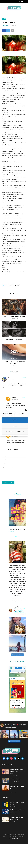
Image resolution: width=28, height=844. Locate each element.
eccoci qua (11, 531)
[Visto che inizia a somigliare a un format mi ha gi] (23, 734)
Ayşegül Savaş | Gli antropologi (14, 339)
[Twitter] (8, 30)
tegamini (5, 25)
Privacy (11, 838)
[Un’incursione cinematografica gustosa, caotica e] (17, 625)
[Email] (16, 285)
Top (14, 840)
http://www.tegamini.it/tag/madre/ (15, 442)
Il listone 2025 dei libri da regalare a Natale (14, 316)
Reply (24, 377)
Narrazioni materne (15, 779)
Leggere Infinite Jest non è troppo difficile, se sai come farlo (17, 771)
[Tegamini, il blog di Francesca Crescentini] (14, 8)
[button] (25, 410)
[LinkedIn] (18, 285)
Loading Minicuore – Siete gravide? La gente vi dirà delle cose (18, 787)
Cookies (16, 838)
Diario (4, 18)
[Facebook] (4, 30)
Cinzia (10, 377)
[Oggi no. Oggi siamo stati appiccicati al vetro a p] (17, 643)
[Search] (25, 1)
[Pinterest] (13, 285)
